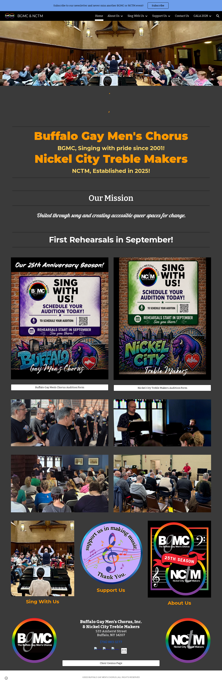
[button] (218, 16)
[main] (111, 152)
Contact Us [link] (182, 16)
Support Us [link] (159, 16)
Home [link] (99, 16)
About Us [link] (113, 16)
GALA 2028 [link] (201, 16)
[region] (111, 5)
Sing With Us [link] (136, 16)
